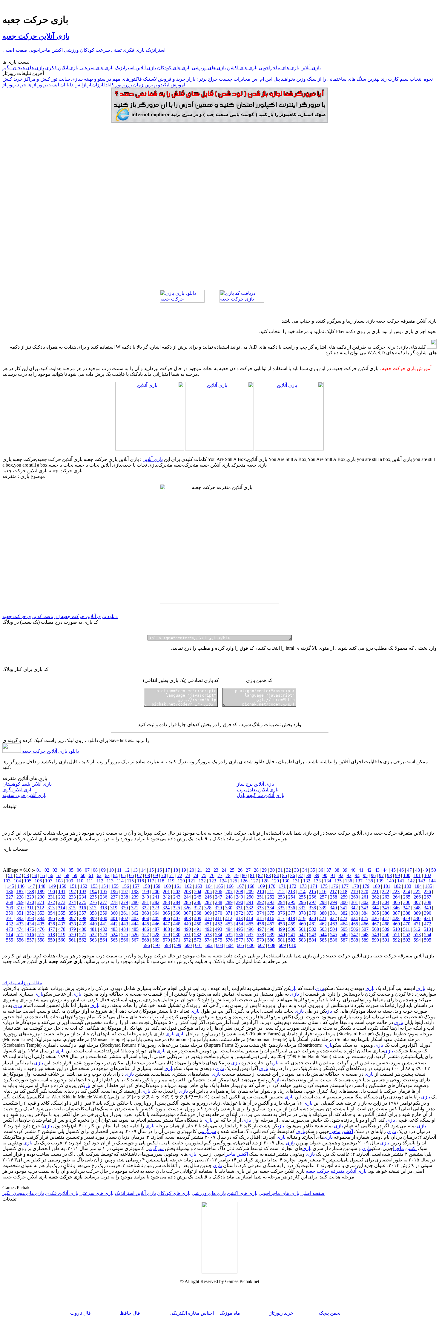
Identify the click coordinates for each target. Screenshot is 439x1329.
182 (397, 886)
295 (291, 902)
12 (127, 870)
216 (322, 891)
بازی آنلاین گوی (17, 789)
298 (323, 902)
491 (197, 929)
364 (155, 913)
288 (218, 902)
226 (427, 891)
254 (291, 896)
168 (250, 886)
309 (9, 907)
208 (239, 891)
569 (155, 939)
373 (250, 913)
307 (417, 902)
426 (375, 918)
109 (69, 880)
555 (9, 939)
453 (229, 923)
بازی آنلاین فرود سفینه (24, 795)
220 (364, 891)
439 (82, 923)
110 (79, 880)
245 (197, 896)
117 (150, 880)
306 (406, 902)
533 (208, 934)
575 (218, 939)
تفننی (116, 50)
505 (344, 929)
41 (361, 870)
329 (218, 907)
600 (188, 945)
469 (396, 923)
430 (416, 918)
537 (250, 934)
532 (197, 934)
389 (417, 913)
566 (124, 939)
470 (406, 923)
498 (270, 929)
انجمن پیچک (330, 1313)
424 (354, 918)
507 (365, 929)
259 (344, 896)
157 (135, 886)
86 (292, 875)
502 (312, 929)
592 (396, 939)
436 (51, 923)
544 (323, 934)
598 (167, 945)
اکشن (57, 50)
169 (261, 886)
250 (250, 896)
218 (343, 891)
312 (40, 907)
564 (103, 939)
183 (407, 886)
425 (364, 918)
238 (124, 896)
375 (270, 913)
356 (72, 913)
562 (82, 939)
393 (30, 918)
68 (147, 875)
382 (344, 913)
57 (58, 875)
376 (281, 913)
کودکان (87, 50)
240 (145, 896)
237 (114, 896)
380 (323, 913)
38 (336, 870)
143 (421, 880)
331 (239, 907)
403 (135, 918)
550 (385, 934)
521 (82, 934)
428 (396, 918)
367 (187, 913)
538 (260, 934)
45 (393, 870)
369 (208, 913)
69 (155, 875)
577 (239, 939)
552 (406, 934)
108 (59, 880)
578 (250, 939)
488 (166, 929)
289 (229, 902)
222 (385, 891)
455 (250, 923)
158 (146, 886)
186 (9, 891)
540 (281, 934)
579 (260, 939)
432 (9, 923)
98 (389, 875)
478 (61, 929)
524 (114, 934)
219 (354, 891)
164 (209, 886)
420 (312, 918)
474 (20, 929)
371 (229, 913)
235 (93, 896)
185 (428, 886)
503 (323, 929)
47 (409, 870)
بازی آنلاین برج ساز (255, 784)
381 (333, 913)
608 (271, 945)
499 (281, 929)
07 (87, 870)
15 (151, 870)
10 (111, 870)
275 (82, 902)
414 (249, 918)
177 (345, 886)
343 (364, 907)
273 (61, 902)
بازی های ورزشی (209, 67)
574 (208, 939)
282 (155, 902)
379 (312, 913)
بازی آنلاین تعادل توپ (257, 789)
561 (72, 939)
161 (177, 886)
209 (250, 891)
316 (82, 907)
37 (328, 870)
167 (240, 886)
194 (93, 891)
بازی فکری (134, 50)
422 (333, 918)
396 (61, 918)
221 (375, 891)
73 (187, 875)
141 (400, 880)
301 (354, 902)
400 (103, 918)
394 (40, 918)
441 (103, 923)
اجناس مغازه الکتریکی (192, 1313)
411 (218, 918)
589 (365, 939)
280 (135, 902)
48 (417, 870)
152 (83, 886)
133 (317, 880)
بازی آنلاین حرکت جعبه (36, 36)
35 (312, 870)
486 (145, 929)
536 (239, 934)
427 (385, 918)
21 (199, 870)
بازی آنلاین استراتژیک (135, 67)
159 (156, 886)
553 (417, 934)
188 (30, 891)
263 (385, 896)
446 (155, 923)
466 (365, 923)
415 (260, 918)
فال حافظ (130, 1313)
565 (114, 939)
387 (396, 913)
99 (397, 875)
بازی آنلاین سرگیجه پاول (260, 795)
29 (264, 870)
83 (268, 875)
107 (48, 880)
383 (354, 913)
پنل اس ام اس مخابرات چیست (249, 79)
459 (291, 923)
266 (417, 896)
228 (20, 896)
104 (17, 880)
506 (354, 929)
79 (236, 875)
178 (355, 886)
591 (385, 939)
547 (354, 934)
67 (139, 875)
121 (191, 880)
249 (239, 896)
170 (271, 886)
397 (72, 918)
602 (209, 945)
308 (427, 902)
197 (124, 891)
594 (417, 939)
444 (135, 923)
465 (354, 923)
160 (167, 886)
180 (376, 886)
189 (40, 891)
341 (343, 907)
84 (276, 875)
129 (275, 880)
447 (166, 923)
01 (38, 870)
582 (291, 939)
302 (365, 902)
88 (308, 875)
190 (51, 891)
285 (187, 902)
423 (343, 918)
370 (218, 913)
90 (325, 875)
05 (71, 870)
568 (145, 939)
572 (187, 939)
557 (30, 939)
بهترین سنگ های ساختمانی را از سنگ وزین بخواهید (330, 79)
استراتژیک (155, 50)
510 (396, 929)
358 (93, 913)
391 (9, 918)
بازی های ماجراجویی (279, 67)
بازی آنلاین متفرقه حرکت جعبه (336, 1171)
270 (30, 902)
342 (354, 907)
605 (240, 945)
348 (416, 907)
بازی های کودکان (174, 67)
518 (51, 934)
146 (20, 886)
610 (292, 945)
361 (124, 913)
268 (9, 902)
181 (386, 886)
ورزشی (71, 50)
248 (229, 896)
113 (110, 880)
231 (51, 896)
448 (176, 923)
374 (260, 913)
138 (369, 880)
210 (260, 891)
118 (160, 880)
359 (103, 913)
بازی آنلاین (310, 67)
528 (155, 934)
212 (281, 891)
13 (135, 870)
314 (61, 907)
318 (103, 907)
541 (291, 934)
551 (396, 934)
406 (166, 918)
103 (6, 880)
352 (30, 913)
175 (324, 886)
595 (427, 939)
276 (93, 902)
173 (303, 886)
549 (375, 934)
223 (396, 891)
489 (176, 929)
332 (249, 907)
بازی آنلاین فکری (61, 67)
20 (191, 870)
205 (208, 891)
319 (113, 907)
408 (187, 918)
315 (72, 907)
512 (416, 929)
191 (61, 891)
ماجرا (334, 1131)
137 (359, 880)
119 (171, 880)
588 (354, 939)
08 (95, 870)
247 (218, 896)
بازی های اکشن (242, 67)
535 (229, 934)
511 (406, 929)
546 (344, 934)
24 (224, 870)
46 (401, 870)
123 (212, 880)
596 (146, 945)
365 (166, 913)
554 (427, 934)
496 (250, 929)
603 (219, 945)
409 (197, 918)
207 (229, 891)
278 (114, 902)
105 (27, 880)
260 (354, 896)
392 (20, 918)
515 (20, 934)
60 (83, 875)
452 (218, 923)
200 (155, 891)
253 (281, 896)
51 (10, 875)
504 (333, 929)
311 (30, 907)
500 (291, 929)
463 (333, 923)
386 (385, 913)
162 (188, 886)
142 (411, 880)
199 (145, 891)
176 (334, 886)
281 (145, 902)
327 (197, 907)
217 (333, 891)
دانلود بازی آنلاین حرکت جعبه (50, 751)
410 (208, 918)
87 (300, 875)
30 (272, 870)
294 (281, 902)
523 (103, 934)
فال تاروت (80, 1313)
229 (30, 896)
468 (385, 923)
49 (425, 870)
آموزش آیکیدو (171, 84)
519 (61, 934)
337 (302, 907)
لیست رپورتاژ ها (43, 84)
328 (207, 907)
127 (254, 880)
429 (406, 918)
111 (90, 880)
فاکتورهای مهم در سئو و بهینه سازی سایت (100, 79)
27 (248, 870)
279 (124, 902)
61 (91, 875)
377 (291, 913)
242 (166, 896)
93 (349, 875)
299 (333, 902)
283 (166, 902)
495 (239, 929)
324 (166, 907)
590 (375, 939)
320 (124, 907)
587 (344, 939)
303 (375, 902)
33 (296, 870)
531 (187, 934)
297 (312, 902)
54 (34, 875)
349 (427, 907)
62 (99, 875)
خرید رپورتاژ (14, 84)
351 (20, 913)
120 (181, 880)
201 (166, 891)
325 (176, 907)
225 (416, 891)
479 (72, 929)
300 (344, 902)
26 (240, 870)
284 (176, 902)
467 (375, 923)
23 (216, 870)
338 (312, 907)
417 (281, 918)
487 (155, 929)
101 (417, 875)
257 (323, 896)
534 (218, 934)
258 (333, 896)
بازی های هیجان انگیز (23, 67)
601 (198, 945)
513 (427, 929)
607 (261, 945)
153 (94, 886)
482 (103, 929)
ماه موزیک (230, 1313)
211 (270, 891)
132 (306, 880)
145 (10, 886)
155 (115, 886)
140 (390, 880)
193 (82, 891)
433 (20, 923)
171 (282, 886)
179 (365, 886)
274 (72, 902)
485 (135, 929)
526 (135, 934)
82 (260, 875)
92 (341, 875)
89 (316, 875)
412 (228, 918)
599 (177, 945)
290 (239, 902)
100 (406, 875)
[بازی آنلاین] (289, 448)
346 (396, 907)
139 (379, 880)
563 (93, 939)
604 (230, 945)
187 (20, 891)
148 (41, 886)
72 (179, 875)
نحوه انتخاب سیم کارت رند (407, 79)
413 (239, 918)
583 (302, 939)
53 (26, 875)
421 (322, 918)
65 (123, 875)
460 (302, 923)
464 (344, 923)
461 (312, 923)
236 (103, 896)
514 (9, 934)
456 (260, 923)
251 (260, 896)
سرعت (103, 50)
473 (9, 929)
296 (302, 902)
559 (51, 939)
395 (51, 918)
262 (375, 896)
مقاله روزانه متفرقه (22, 982)
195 (103, 891)
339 (322, 907)
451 (208, 923)
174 (313, 886)
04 (63, 870)
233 (72, 896)
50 (433, 870)
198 (135, 891)
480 (82, 929)
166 (230, 886)
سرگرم (209, 1131)
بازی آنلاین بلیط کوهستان (27, 784)
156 (125, 886)
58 (67, 875)
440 (93, 923)
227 (9, 896)
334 (270, 907)
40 (353, 870)
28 (256, 870)
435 (40, 923)
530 (176, 934)
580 (270, 939)
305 (396, 902)
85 (284, 875)
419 (302, 918)
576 (229, 939)
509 (385, 929)
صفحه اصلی (15, 50)
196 (114, 891)
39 (345, 870)
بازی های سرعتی (96, 67)
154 (104, 886)
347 (406, 907)
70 (163, 875)
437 (61, 923)
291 (250, 902)
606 (250, 945)
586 (333, 939)
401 (114, 918)
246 (208, 896)
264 (396, 896)
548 (365, 934)
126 (244, 880)
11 (119, 870)
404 (145, 918)
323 (155, 907)
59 (75, 875)
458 (281, 923)
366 (176, 913)
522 (93, 934)
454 (239, 923)
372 (239, 913)
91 (333, 875)
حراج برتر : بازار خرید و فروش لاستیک (180, 79)
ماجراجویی (39, 50)
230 (40, 896)
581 (281, 939)
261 (365, 896)
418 (291, 918)
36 (320, 870)
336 (291, 907)
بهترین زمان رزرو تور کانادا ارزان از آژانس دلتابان (108, 84)
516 (30, 934)
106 (38, 880)
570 (166, 939)
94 (357, 875)
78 (228, 875)
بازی (420, 988)
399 (93, 918)
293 (270, 902)
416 (270, 918)
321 (134, 907)
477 (51, 929)
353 (40, 913)
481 (93, 929)
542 (302, 934)
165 (219, 886)
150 (62, 886)
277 (103, 902)
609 (282, 945)
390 (427, 913)
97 (381, 875)
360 (114, 913)
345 (385, 907)
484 (124, 929)
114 (120, 880)
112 (99, 880)
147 (31, 886)
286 (197, 902)
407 (176, 918)
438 (72, 923)
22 (207, 870)
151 (73, 886)
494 (229, 929)
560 (61, 939)
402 (124, 918)
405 (155, 918)
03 (55, 870)
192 (72, 891)
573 (197, 939)
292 (260, 902)
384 (365, 913)
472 (427, 923)
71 (171, 875)
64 (115, 875)
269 (20, 902)
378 (302, 913)
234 (82, 896)
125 (233, 880)
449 (187, 923)
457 (270, 923)
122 (202, 880)
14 (143, 870)
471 (417, 923)
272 (51, 902)
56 (50, 875)
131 (296, 880)
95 (365, 875)
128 (264, 880)
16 (159, 870)
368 (197, 913)
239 (135, 896)
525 (124, 934)
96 (373, 875)
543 (312, 934)
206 (218, 891)
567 (135, 939)
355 (61, 913)
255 (302, 896)
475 (30, 929)
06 (79, 870)
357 (82, 913)
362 (135, 913)
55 (42, 875)
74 (196, 875)
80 (244, 875)
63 (107, 875)
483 (114, 929)
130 (285, 880)
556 (20, 939)
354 (51, 913)
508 (375, 929)
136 (348, 880)
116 (140, 880)
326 (187, 907)
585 (323, 939)
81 (252, 875)
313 (51, 907)
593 (406, 939)
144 (432, 880)
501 (302, 929)
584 (312, 939)
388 (406, 913)
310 (20, 907)
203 (187, 891)
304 (385, 902)
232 (61, 896)
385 (375, 913)
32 (288, 870)
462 (323, 923)
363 (145, 913)
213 (291, 891)
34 (304, 870)
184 (418, 886)
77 (220, 875)
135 (338, 880)
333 (260, 907)
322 (145, 907)
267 (427, 896)
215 (312, 891)
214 (302, 891)
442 (114, 923)
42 (369, 870)
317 (92, 907)
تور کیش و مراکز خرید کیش (29, 79)
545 (333, 934)
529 (166, 934)
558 (40, 939)
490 (187, 929)
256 (312, 896)
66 (131, 875)
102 (427, 875)
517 (40, 934)
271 (40, 902)
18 (175, 870)
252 (270, 896)
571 (176, 939)
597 (156, 945)
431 (427, 918)
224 (406, 891)
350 (9, 913)
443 (124, 923)
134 (327, 880)
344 (375, 907)
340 (333, 907)
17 (167, 870)
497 (260, 929)
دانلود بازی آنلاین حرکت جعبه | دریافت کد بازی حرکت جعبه (60, 616)
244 (187, 896)
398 (82, 918)
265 (406, 896)
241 (155, 896)
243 (176, 896)
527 (145, 934)
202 (176, 891)
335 (281, 907)
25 (232, 870)
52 (18, 875)
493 (218, 929)
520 (72, 934)
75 (204, 875)
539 (270, 934)
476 (40, 929)
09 (103, 870)
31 (280, 870)
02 (46, 870)
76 (212, 875)
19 (183, 870)
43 (377, 870)
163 (198, 886)
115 (130, 880)
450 (197, 923)
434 (30, 923)
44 (385, 870)
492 (208, 929)
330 (228, 907)
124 (223, 880)
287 (208, 902)
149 (52, 886)
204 (197, 891)
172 (292, 886)
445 (145, 923)
